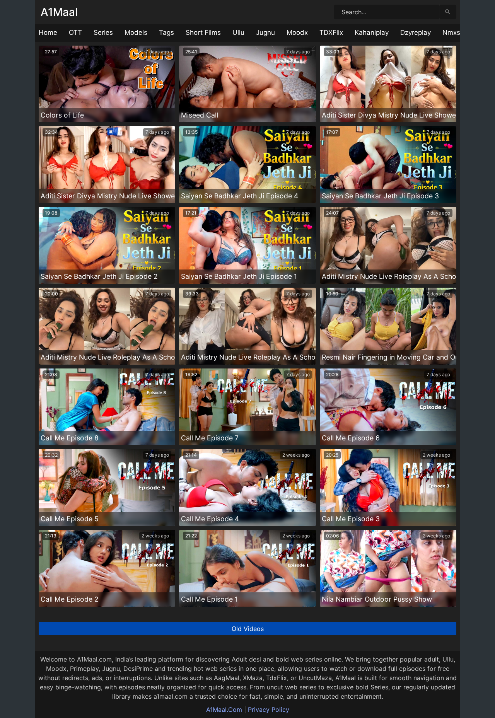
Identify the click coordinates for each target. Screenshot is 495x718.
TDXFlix (331, 32)
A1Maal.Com (224, 709)
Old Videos (248, 629)
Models (136, 32)
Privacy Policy (268, 709)
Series (103, 32)
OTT (75, 32)
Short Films (203, 32)
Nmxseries (458, 32)
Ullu (238, 32)
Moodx (297, 32)
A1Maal (59, 12)
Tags (166, 32)
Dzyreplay (415, 32)
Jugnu (265, 32)
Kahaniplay (372, 32)
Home (48, 32)
